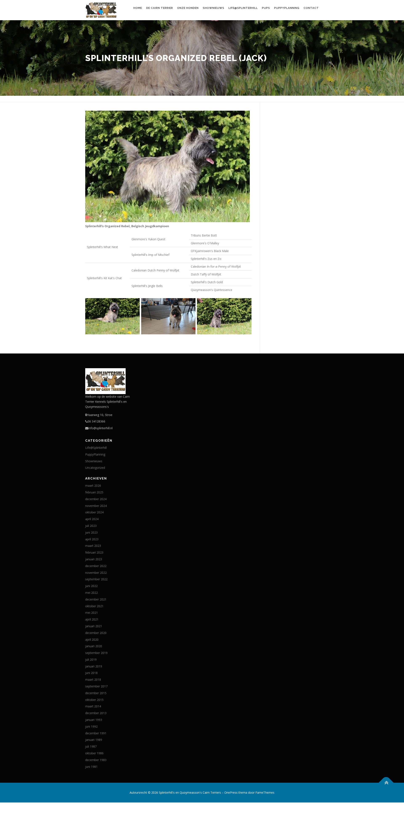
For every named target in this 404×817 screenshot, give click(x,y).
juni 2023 (91, 532)
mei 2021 (91, 613)
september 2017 (96, 686)
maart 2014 (93, 706)
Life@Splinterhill (243, 7)
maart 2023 (93, 546)
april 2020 (91, 640)
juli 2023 (91, 526)
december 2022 (95, 566)
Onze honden (188, 7)
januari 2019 (93, 666)
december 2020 (95, 633)
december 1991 (95, 733)
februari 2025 (94, 492)
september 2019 (96, 653)
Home (137, 7)
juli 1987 (91, 746)
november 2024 (96, 506)
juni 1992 (91, 726)
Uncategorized (95, 468)
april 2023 (91, 539)
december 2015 (95, 693)
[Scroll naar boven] (386, 782)
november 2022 (96, 573)
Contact (311, 7)
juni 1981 (91, 767)
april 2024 (91, 519)
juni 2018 (91, 673)
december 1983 (95, 760)
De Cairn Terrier (159, 7)
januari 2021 (93, 626)
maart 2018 (93, 679)
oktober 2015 (94, 700)
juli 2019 (91, 660)
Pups (266, 7)
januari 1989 (93, 740)
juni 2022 (91, 586)
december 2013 (95, 713)
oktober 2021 (94, 606)
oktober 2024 (94, 512)
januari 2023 (93, 559)
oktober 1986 (94, 753)
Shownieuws (213, 7)
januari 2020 (93, 646)
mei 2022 (91, 593)
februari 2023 (94, 552)
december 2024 (95, 499)
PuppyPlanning (286, 7)
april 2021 (91, 619)
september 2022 (96, 579)
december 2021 (95, 599)
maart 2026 (93, 486)
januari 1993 (93, 720)
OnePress (231, 792)
